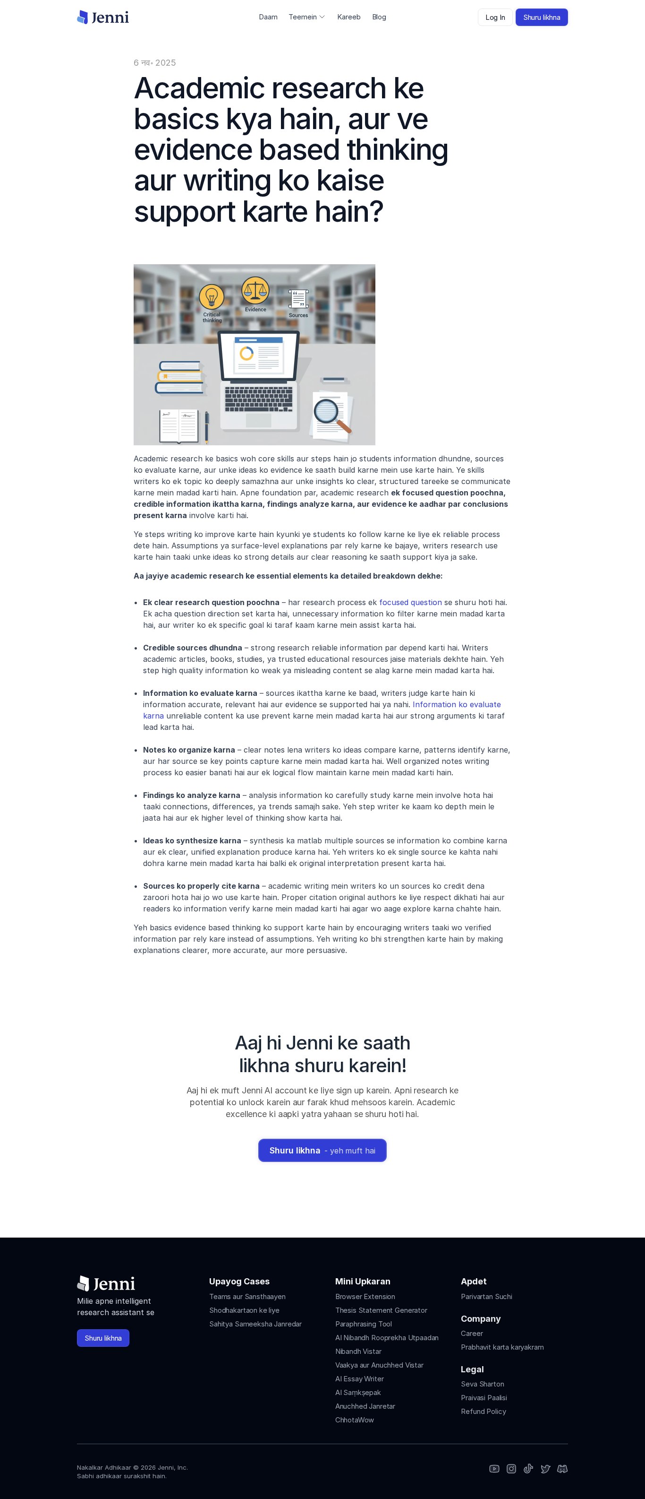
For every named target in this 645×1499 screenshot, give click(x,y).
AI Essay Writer (359, 1378)
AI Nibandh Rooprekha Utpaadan (387, 1337)
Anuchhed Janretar (365, 1406)
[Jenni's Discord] (562, 1469)
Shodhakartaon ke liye (244, 1310)
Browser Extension (365, 1296)
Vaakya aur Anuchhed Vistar (379, 1364)
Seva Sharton (482, 1383)
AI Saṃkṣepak (358, 1392)
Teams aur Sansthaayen (247, 1296)
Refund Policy (483, 1411)
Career (472, 1333)
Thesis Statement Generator (381, 1310)
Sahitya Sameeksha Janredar (255, 1323)
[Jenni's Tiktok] (528, 1469)
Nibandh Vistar (358, 1351)
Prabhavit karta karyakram (502, 1347)
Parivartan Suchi (486, 1296)
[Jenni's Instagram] (494, 1469)
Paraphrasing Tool (363, 1323)
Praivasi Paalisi (484, 1397)
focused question (410, 602)
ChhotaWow (354, 1419)
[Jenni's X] (545, 1469)
